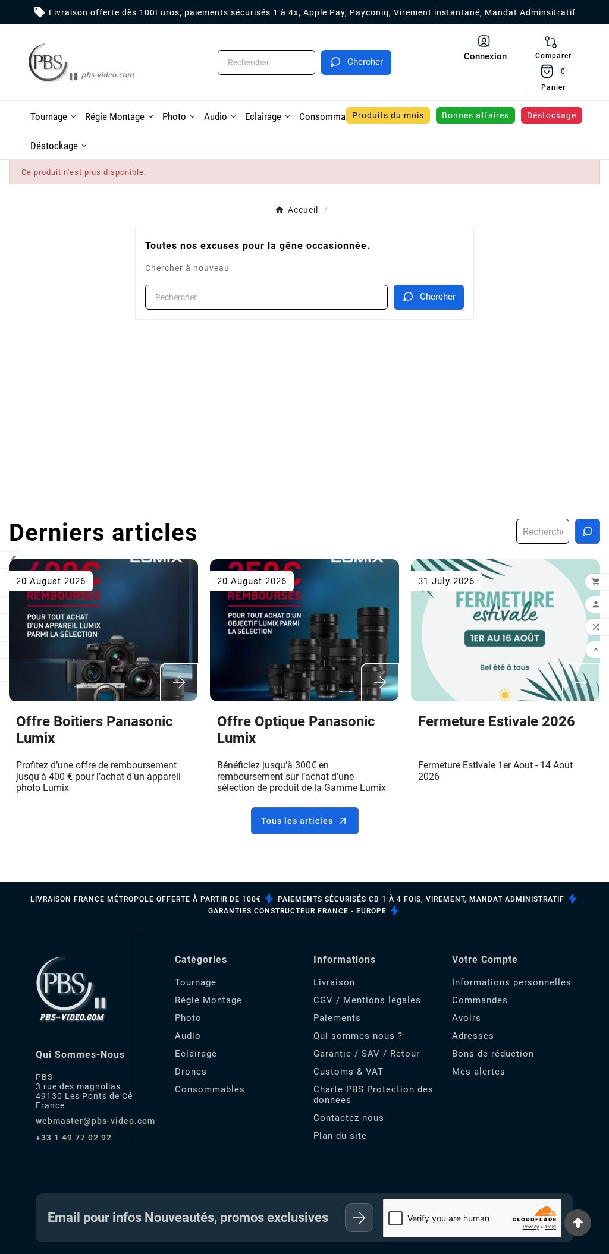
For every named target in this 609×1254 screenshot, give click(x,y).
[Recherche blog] (587, 531)
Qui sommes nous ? (358, 1036)
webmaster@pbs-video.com (95, 1121)
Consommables (210, 1089)
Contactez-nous (348, 1118)
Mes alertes (479, 1071)
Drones (191, 1071)
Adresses (473, 1036)
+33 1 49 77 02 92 (74, 1137)
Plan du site (340, 1135)
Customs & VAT (348, 1071)
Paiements (337, 1018)
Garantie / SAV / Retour (366, 1053)
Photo (188, 1018)
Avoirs (466, 1018)
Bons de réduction (493, 1053)
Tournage (195, 982)
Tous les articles (297, 821)
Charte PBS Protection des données (373, 1094)
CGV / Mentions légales (367, 1000)
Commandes (480, 1000)
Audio (188, 1036)
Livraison (334, 982)
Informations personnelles (512, 982)
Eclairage (196, 1053)
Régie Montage (208, 1000)
